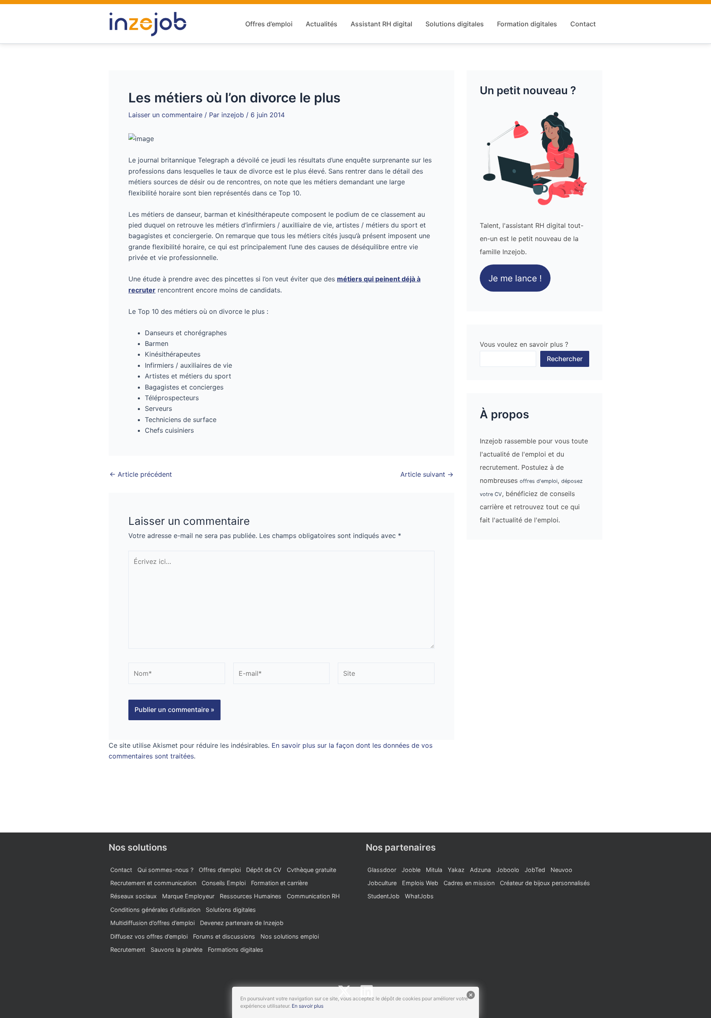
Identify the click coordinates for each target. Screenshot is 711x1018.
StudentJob (383, 896)
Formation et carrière (279, 882)
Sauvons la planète (176, 949)
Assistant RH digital (381, 24)
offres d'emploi (539, 481)
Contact (583, 24)
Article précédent (140, 474)
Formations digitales (235, 949)
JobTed (535, 869)
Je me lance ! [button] (515, 278)
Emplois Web (420, 882)
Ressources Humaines (250, 896)
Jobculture (382, 882)
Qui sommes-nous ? (165, 869)
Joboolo (507, 869)
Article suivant (426, 474)
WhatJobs (419, 896)
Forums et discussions (224, 936)
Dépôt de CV (263, 869)
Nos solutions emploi (289, 936)
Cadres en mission (469, 882)
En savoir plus (307, 1006)
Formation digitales (527, 24)
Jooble (411, 869)
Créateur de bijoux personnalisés (545, 882)
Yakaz (456, 869)
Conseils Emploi (224, 882)
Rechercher (565, 359)
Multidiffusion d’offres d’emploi (152, 922)
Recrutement (127, 949)
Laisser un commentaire (165, 115)
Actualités (321, 24)
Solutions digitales (454, 24)
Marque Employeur (188, 896)
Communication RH (313, 896)
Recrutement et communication (153, 882)
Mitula (434, 869)
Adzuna (480, 869)
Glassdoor (381, 869)
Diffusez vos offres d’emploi (149, 936)
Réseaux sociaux (133, 896)
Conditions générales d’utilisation (155, 909)
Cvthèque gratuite (311, 869)
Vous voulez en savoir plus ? (524, 344)
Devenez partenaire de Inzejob (241, 922)
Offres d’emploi (269, 24)
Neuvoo (561, 869)
